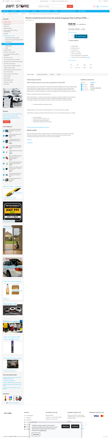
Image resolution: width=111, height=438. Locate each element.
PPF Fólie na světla (8, 57)
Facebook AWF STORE (31, 422)
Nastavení (36, 434)
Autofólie (6, 33)
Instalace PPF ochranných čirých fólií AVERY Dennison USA (12, 378)
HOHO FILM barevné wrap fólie (12, 38)
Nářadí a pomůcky (8, 28)
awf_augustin (29, 424)
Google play (29, 142)
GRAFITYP (7, 44)
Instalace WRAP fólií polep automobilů (12, 382)
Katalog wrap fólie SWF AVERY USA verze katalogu (11, 118)
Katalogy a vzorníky (8, 82)
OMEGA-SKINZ (8, 46)
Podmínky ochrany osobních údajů (59, 1)
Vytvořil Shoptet (105, 436)
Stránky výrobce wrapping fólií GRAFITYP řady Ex (38, 127)
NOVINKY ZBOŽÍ (7, 22)
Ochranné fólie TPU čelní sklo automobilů (13, 61)
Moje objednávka (44, 1)
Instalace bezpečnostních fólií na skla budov (12, 385)
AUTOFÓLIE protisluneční (9, 380)
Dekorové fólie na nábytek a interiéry (12, 66)
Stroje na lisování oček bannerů (11, 74)
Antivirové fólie (7, 76)
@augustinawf (29, 429)
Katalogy (6, 121)
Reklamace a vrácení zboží (52, 419)
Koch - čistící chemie (8, 72)
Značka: (29, 20)
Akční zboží (6, 26)
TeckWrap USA (8, 42)
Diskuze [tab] (52, 74)
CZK (100, 1)
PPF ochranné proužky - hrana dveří (12, 59)
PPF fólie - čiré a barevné (9, 52)
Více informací (42, 430)
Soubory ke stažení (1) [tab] (42, 74)
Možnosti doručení (72, 32)
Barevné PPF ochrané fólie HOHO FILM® (14, 40)
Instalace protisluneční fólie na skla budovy (11, 388)
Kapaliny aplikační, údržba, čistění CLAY (13, 70)
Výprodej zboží (7, 24)
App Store (29, 139)
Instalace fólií (7, 78)
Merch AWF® (6, 84)
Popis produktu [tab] (30, 74)
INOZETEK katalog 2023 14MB (10, 115)
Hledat (70, 6)
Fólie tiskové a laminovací (9, 63)
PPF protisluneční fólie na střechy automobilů (11, 54)
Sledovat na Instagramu (13, 403)
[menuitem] (5, 11)
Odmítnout (66, 426)
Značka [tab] (58, 74)
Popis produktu (71, 60)
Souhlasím (75, 426)
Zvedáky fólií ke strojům (9, 68)
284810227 (28, 418)
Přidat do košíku (82, 36)
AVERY (6, 48)
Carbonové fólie (7, 50)
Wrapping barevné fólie (9, 36)
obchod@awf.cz (30, 415)
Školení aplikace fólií (8, 80)
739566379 (28, 420)
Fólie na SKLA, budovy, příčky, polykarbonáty (10, 31)
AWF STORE (87, 57)
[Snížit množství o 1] (73, 37)
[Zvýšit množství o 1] (73, 35)
